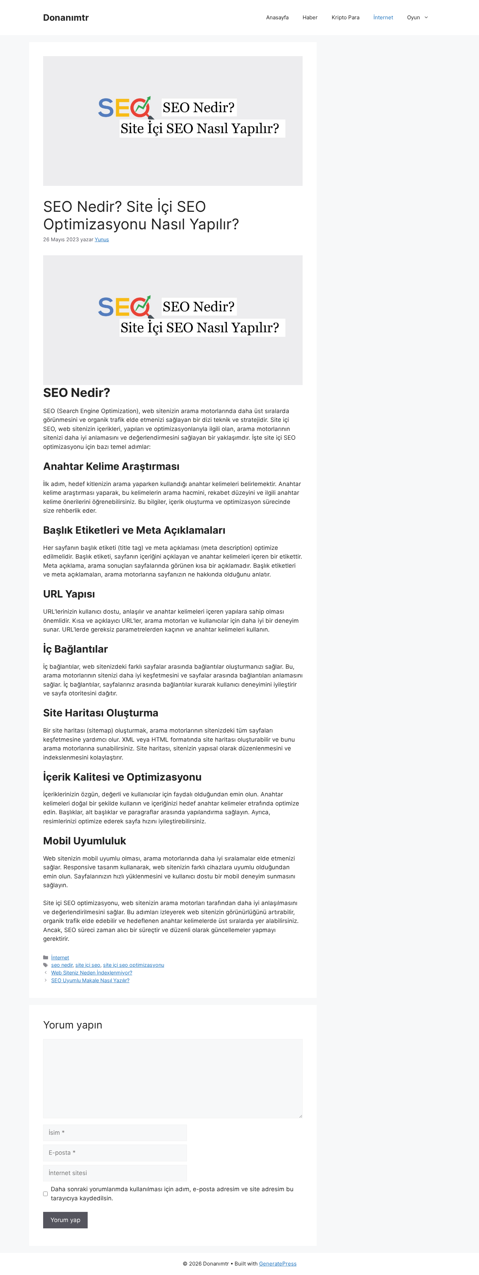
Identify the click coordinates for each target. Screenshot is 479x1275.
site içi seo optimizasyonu (133, 965)
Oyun (413, 17)
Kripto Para (345, 17)
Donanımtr (66, 17)
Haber (310, 17)
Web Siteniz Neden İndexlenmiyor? (91, 973)
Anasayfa (277, 17)
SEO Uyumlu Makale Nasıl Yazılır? (90, 980)
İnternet (383, 17)
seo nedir (62, 965)
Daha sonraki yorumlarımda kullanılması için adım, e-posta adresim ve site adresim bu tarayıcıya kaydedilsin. (172, 1194)
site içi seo (87, 965)
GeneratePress (278, 1263)
